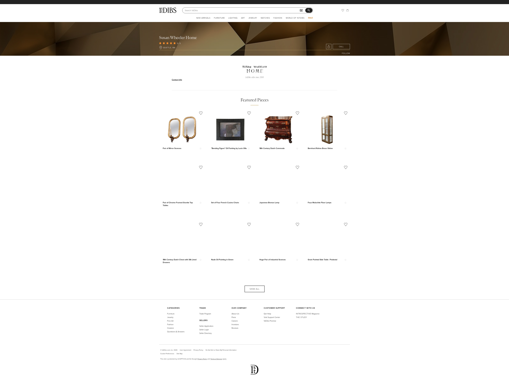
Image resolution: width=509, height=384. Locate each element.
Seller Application (206, 326)
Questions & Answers (175, 331)
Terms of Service (216, 359)
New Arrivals (203, 18)
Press (234, 317)
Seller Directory (205, 333)
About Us (235, 313)
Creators (170, 328)
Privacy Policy (198, 350)
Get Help (267, 313)
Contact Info (177, 80)
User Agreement (185, 350)
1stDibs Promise (270, 321)
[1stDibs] (167, 10)
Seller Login (204, 329)
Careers (235, 321)
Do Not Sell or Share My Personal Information (221, 350)
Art (243, 18)
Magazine (307, 313)
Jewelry (252, 18)
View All (255, 288)
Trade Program (205, 313)
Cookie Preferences (167, 353)
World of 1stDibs (295, 18)
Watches (265, 18)
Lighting (233, 18)
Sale (310, 17)
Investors (235, 324)
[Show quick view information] (200, 148)
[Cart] (347, 10)
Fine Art (170, 321)
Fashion (277, 18)
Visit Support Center (272, 317)
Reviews (235, 328)
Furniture (219, 18)
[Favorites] (343, 10)
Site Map (180, 353)
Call (341, 46)
